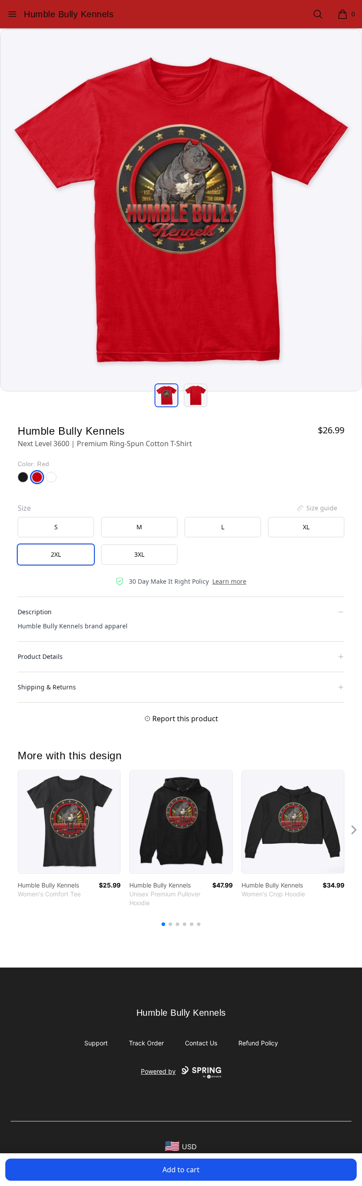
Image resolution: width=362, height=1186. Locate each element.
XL (306, 527)
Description (35, 612)
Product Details (40, 656)
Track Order (146, 1043)
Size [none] (24, 508)
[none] (316, 508)
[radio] (56, 527)
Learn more (229, 581)
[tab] (166, 395)
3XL (139, 554)
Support (96, 1043)
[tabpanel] (181, 210)
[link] (69, 821)
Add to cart (181, 1170)
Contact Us (201, 1043)
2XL (56, 554)
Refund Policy (258, 1043)
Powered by (158, 1071)
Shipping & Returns (47, 687)
